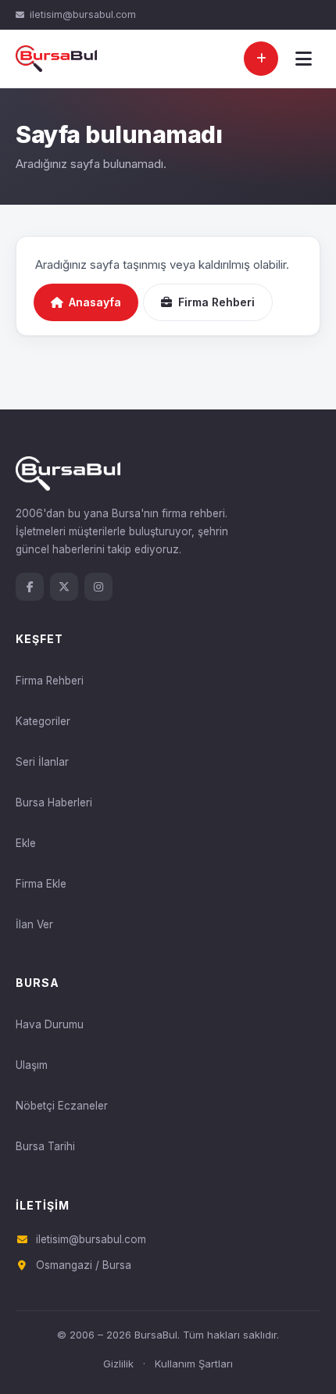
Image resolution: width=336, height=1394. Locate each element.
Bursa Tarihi (45, 1146)
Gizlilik (118, 1363)
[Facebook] (30, 587)
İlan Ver (34, 924)
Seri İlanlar (42, 762)
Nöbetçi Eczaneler (62, 1105)
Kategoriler (43, 721)
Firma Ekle (41, 884)
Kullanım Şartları (194, 1363)
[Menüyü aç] (303, 58)
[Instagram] (98, 587)
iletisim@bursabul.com (83, 14)
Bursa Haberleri (54, 802)
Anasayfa (95, 302)
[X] (64, 587)
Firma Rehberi (216, 302)
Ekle (26, 843)
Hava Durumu (50, 1024)
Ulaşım (32, 1065)
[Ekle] (261, 58)
